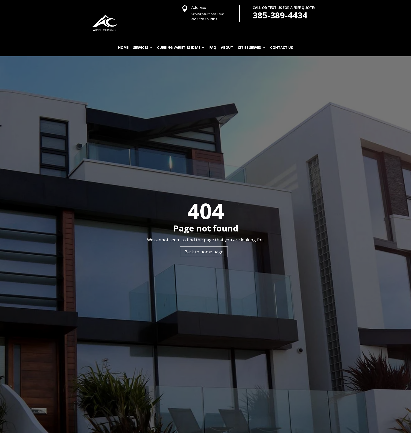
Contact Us (281, 47)
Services (140, 47)
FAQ (212, 47)
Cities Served (249, 47)
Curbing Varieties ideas (178, 47)
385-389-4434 (280, 15)
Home (123, 47)
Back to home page (204, 252)
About (227, 47)
